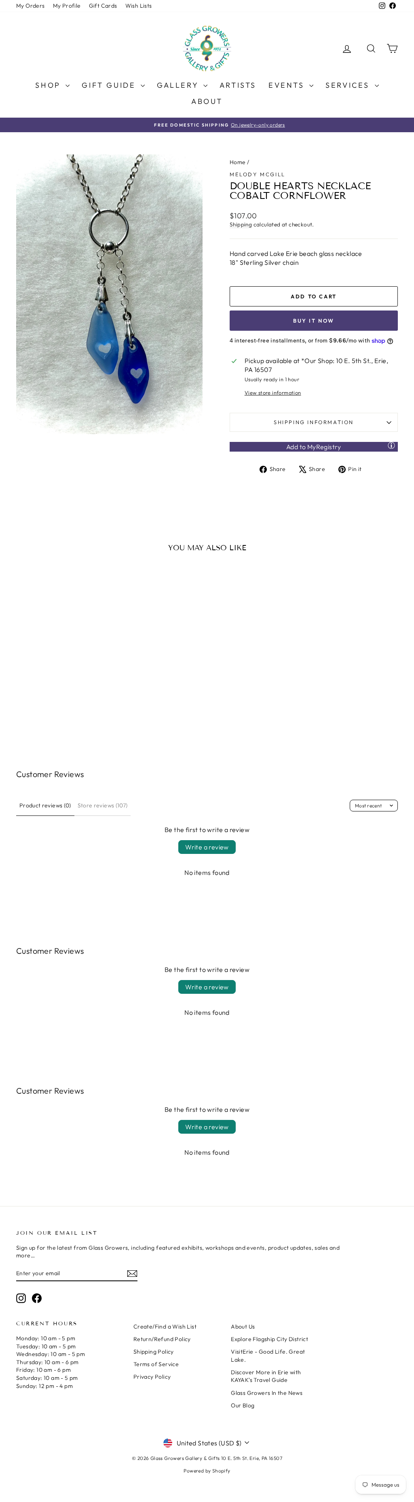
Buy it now (313, 320)
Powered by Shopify (207, 1471)
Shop (49, 85)
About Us (243, 1326)
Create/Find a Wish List (164, 1326)
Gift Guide (110, 85)
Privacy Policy (152, 1376)
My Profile (67, 5)
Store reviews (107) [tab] (103, 805)
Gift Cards (103, 5)
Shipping (241, 224)
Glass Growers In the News (266, 1392)
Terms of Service (156, 1364)
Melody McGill (257, 174)
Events (287, 85)
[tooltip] (391, 445)
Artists (238, 85)
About (207, 101)
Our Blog (242, 1405)
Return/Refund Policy (162, 1339)
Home (238, 162)
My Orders (30, 5)
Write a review (207, 847)
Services (348, 85)
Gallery (179, 85)
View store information (273, 392)
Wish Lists (138, 5)
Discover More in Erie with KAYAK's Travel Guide (266, 1376)
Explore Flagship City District (269, 1339)
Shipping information (314, 422)
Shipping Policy (153, 1351)
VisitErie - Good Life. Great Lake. (268, 1355)
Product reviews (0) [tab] (45, 805)
